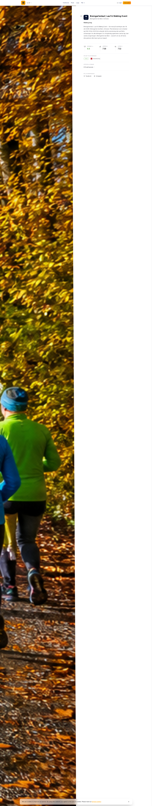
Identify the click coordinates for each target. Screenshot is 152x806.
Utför (119, 46)
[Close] (128, 801)
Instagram (99, 76)
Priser (72, 3)
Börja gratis (126, 2)
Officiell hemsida (88, 67)
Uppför (104, 46)
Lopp (77, 3)
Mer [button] (82, 3)
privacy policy (96, 801)
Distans (89, 46)
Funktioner (66, 3)
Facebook (88, 76)
